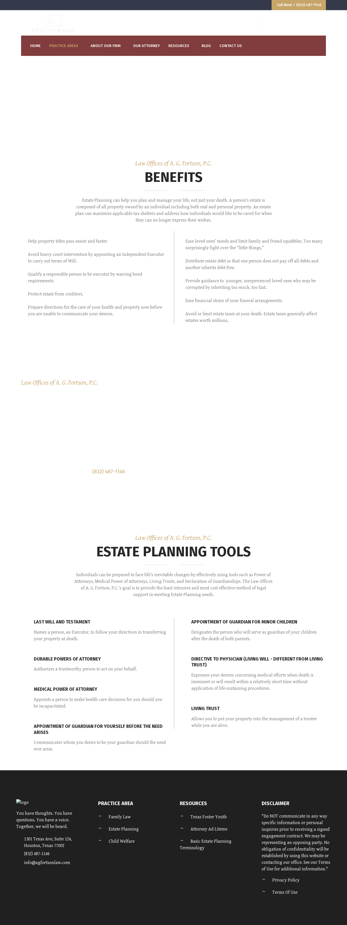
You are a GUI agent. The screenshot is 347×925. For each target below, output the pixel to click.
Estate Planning (124, 829)
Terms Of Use (284, 892)
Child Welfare (122, 841)
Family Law (120, 817)
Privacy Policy (285, 880)
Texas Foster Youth (209, 817)
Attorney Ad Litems (209, 829)
